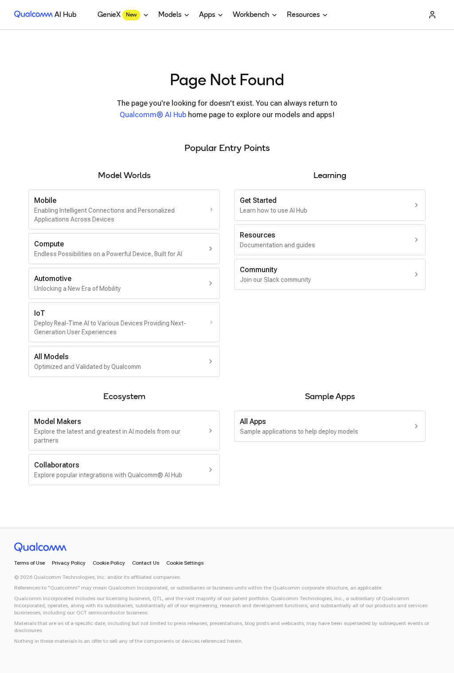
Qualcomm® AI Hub (153, 114)
